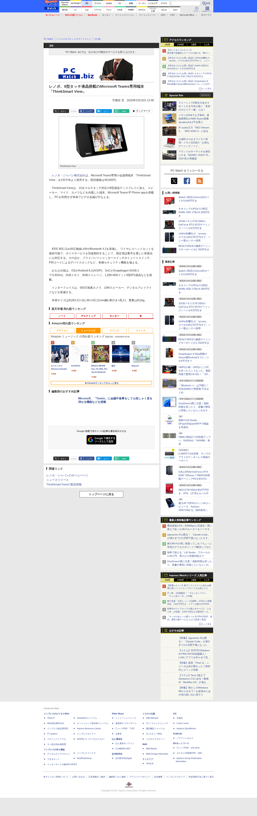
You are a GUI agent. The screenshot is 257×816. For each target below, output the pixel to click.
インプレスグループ (175, 777)
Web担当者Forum (55, 723)
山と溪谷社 (117, 739)
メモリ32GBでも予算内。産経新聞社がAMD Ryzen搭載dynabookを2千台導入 (194, 118)
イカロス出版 (148, 713)
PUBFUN (177, 734)
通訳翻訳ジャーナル (155, 728)
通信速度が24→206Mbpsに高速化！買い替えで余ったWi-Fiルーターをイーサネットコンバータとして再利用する (189, 529)
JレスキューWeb (154, 734)
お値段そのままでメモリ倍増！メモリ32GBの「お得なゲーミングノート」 (194, 142)
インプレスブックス (86, 753)
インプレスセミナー (86, 734)
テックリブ (147, 759)
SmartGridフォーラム (87, 718)
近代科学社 (117, 754)
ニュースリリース (57, 479)
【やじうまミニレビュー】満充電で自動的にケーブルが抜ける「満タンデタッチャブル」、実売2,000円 (189, 53)
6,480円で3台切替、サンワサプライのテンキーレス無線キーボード (195, 457)
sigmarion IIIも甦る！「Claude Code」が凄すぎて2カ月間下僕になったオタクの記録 (188, 538)
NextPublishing (84, 758)
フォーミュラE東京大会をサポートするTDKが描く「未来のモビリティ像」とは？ (194, 106)
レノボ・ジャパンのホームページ (67, 475)
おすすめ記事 (176, 630)
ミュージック (88, 330)
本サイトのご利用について (56, 777)
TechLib (150, 763)
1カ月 (206, 44)
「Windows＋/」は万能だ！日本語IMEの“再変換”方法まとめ (194, 389)
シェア (89, 111)
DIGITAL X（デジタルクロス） (91, 739)
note (124, 111)
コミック (141, 330)
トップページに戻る (101, 494)
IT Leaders (52, 734)
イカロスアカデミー (155, 739)
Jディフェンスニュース (157, 723)
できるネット (53, 759)
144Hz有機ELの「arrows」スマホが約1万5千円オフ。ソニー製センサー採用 (195, 237)
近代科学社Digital (123, 758)
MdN (144, 744)
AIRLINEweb (152, 718)
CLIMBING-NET (122, 748)
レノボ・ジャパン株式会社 (68, 175)
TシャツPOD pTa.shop (188, 748)
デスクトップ (88, 316)
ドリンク (114, 330)
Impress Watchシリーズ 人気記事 (188, 575)
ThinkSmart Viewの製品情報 (64, 484)
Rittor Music (118, 713)
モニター (106, 15)
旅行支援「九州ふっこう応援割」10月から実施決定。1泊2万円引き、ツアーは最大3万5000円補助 (189, 604)
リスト (74, 111)
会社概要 (158, 777)
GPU (163, 15)
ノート (62, 316)
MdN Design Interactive (157, 754)
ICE (175, 713)
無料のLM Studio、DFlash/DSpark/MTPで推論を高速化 (194, 424)
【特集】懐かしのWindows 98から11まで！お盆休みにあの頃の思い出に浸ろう (195, 691)
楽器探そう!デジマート (126, 723)
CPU (172, 15)
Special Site (176, 95)
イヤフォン (62, 330)
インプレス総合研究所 (57, 728)
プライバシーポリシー (139, 777)
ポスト (63, 111)
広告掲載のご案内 (96, 777)
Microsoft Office (187, 15)
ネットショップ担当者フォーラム (92, 723)
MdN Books (151, 748)
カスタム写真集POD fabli (189, 753)
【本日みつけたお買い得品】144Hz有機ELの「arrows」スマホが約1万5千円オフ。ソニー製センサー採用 (189, 61)
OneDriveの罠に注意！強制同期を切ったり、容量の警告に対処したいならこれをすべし (189, 565)
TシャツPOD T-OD (124, 728)
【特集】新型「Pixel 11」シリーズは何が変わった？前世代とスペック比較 (194, 666)
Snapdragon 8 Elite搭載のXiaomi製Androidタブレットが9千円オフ (194, 357)
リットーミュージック (125, 718)
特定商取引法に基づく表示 (201, 777)
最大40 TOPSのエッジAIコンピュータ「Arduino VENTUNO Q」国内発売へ (194, 506)
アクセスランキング (180, 39)
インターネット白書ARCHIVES (62, 764)
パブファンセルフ (185, 738)
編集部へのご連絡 (117, 777)
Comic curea (183, 723)
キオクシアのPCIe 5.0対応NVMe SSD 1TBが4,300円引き (194, 212)
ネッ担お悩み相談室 (56, 744)
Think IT (51, 718)
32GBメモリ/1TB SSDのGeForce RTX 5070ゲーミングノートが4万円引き (194, 224)
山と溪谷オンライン (124, 743)
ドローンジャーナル (56, 739)
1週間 (193, 44)
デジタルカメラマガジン (58, 754)
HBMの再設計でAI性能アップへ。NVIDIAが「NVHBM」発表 (195, 440)
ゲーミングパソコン (124, 15)
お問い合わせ (78, 777)
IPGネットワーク (181, 743)
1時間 (167, 44)
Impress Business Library (89, 728)
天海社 (180, 718)
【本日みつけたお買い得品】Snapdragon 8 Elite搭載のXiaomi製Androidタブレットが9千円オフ (189, 84)
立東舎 (118, 734)
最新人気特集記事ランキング (185, 520)
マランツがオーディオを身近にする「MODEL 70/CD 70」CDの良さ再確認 (194, 155)
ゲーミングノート (147, 15)
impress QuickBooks (186, 728)
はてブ (106, 111)
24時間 (180, 44)
